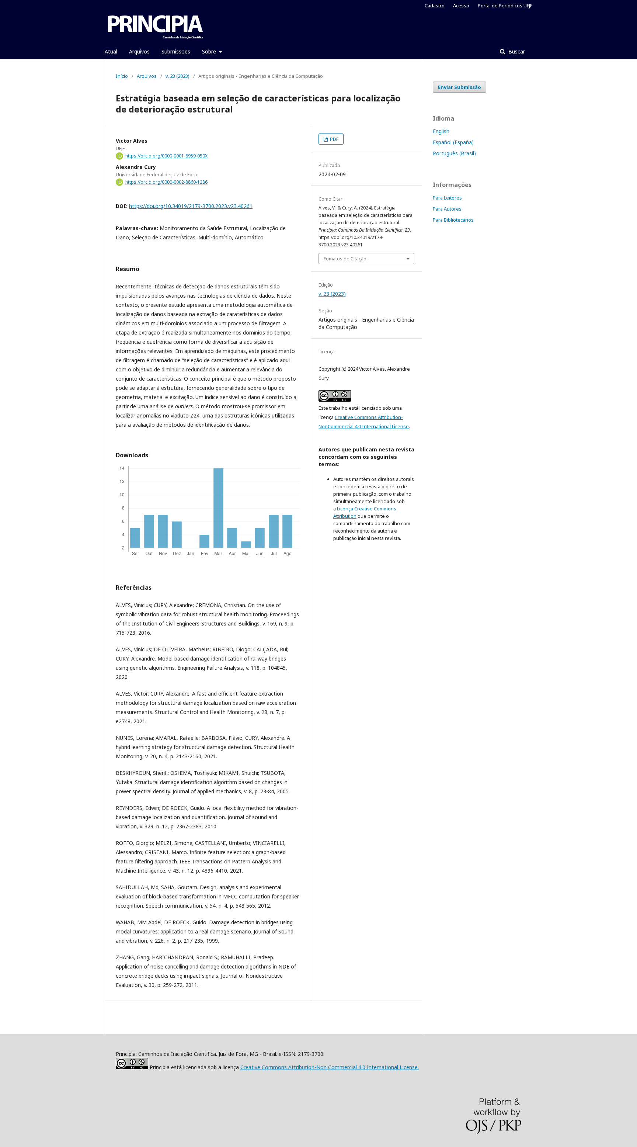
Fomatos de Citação (345, 258)
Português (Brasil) (454, 153)
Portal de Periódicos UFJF (505, 5)
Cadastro (435, 5)
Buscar (516, 51)
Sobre (209, 51)
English (441, 131)
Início (122, 76)
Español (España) (453, 142)
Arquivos (139, 51)
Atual (111, 51)
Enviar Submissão (459, 87)
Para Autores (447, 208)
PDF (333, 139)
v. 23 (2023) (177, 76)
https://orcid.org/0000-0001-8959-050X (166, 156)
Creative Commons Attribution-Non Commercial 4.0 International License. (329, 1067)
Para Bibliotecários (453, 219)
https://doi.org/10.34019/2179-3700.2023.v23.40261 (191, 205)
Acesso (461, 5)
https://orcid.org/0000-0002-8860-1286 (166, 182)
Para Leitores (447, 197)
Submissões (175, 51)
